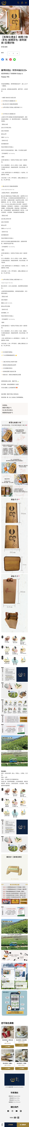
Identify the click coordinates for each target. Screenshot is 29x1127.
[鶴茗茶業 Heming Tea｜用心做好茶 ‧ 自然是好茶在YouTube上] (16, 1111)
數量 (2, 52)
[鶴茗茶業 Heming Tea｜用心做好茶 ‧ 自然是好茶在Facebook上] (8, 1111)
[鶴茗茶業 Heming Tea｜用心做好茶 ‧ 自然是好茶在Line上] (21, 1111)
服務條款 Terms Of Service (14, 1102)
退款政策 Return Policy (15, 1098)
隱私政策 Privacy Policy (14, 1100)
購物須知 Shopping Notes (14, 1096)
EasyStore (21, 1087)
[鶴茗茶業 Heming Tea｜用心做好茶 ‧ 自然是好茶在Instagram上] (12, 1111)
